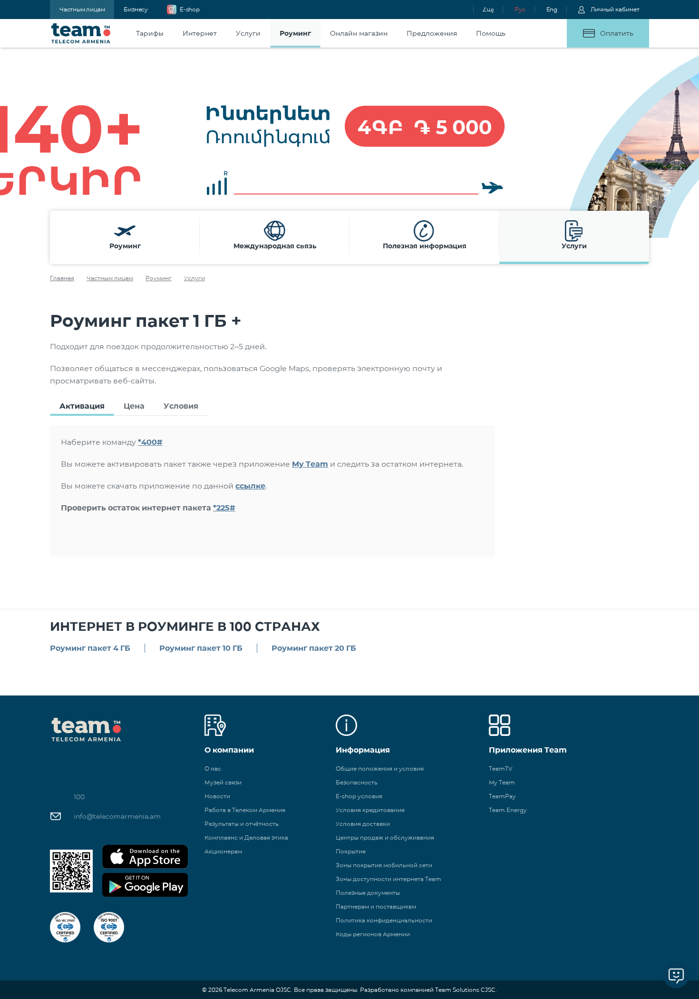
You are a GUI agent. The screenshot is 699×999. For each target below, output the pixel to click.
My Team (310, 464)
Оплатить (616, 33)
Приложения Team (528, 749)
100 (79, 797)
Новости (217, 796)
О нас (212, 768)
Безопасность (357, 782)
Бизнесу (136, 9)
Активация (82, 406)
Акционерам (223, 851)
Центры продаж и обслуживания (385, 837)
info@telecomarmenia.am (117, 816)
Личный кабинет (615, 9)
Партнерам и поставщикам (376, 906)
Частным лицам (82, 9)
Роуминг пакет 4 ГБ (90, 648)
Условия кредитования (370, 809)
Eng (551, 9)
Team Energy (508, 809)
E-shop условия (359, 796)
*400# (150, 442)
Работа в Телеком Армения (244, 809)
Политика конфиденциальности (384, 920)
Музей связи (223, 782)
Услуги (194, 278)
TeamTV (500, 768)
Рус (520, 9)
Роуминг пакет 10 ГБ (201, 648)
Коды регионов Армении (373, 934)
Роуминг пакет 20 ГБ (314, 648)
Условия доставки (363, 823)
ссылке (250, 485)
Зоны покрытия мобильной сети (384, 865)
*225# (224, 507)
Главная (62, 278)
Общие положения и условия (380, 768)
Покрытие (351, 851)
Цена (134, 406)
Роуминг (159, 278)
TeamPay (502, 796)
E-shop (190, 9)
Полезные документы (368, 892)
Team (81, 33)
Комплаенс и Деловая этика (246, 837)
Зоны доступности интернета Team (388, 878)
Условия (181, 406)
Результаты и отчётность (241, 823)
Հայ (488, 9)
